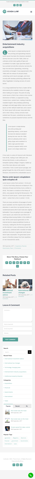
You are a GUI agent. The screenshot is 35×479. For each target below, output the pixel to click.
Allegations (16, 438)
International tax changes (12, 363)
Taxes (11, 248)
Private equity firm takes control (20, 427)
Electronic (23, 438)
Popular (8, 406)
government (15, 441)
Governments (6, 248)
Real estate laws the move (18, 410)
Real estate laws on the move (19, 419)
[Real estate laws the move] (7, 411)
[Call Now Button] (30, 475)
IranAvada (6, 459)
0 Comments (18, 248)
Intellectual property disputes (14, 376)
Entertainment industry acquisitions (15, 372)
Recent (17, 406)
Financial (24, 246)
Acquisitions (18, 246)
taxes (15, 444)
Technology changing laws (12, 367)
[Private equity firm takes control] (7, 427)
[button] (4, 289)
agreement (7, 438)
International (8, 396)
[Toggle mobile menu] (31, 12)
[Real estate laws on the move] (7, 419)
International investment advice (8, 293)
